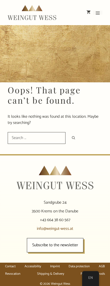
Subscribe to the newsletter (55, 245)
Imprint (55, 266)
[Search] (74, 138)
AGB (102, 266)
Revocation (12, 273)
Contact (10, 266)
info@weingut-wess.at (55, 228)
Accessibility (33, 266)
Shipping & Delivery (50, 273)
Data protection (79, 266)
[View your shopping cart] (88, 12)
